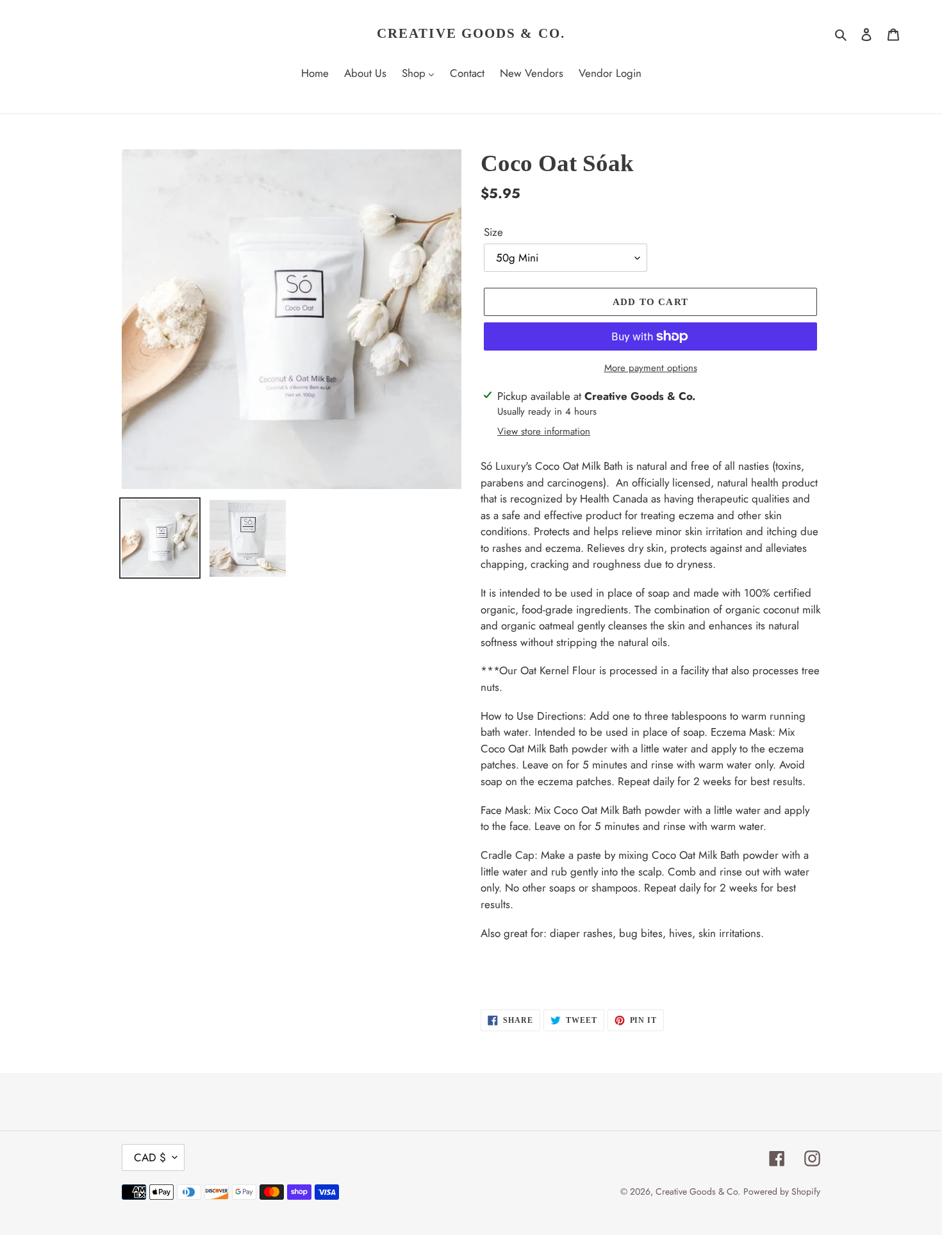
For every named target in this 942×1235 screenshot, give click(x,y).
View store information (543, 431)
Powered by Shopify (781, 1191)
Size (493, 232)
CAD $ (150, 1157)
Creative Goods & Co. (471, 33)
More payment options (650, 368)
